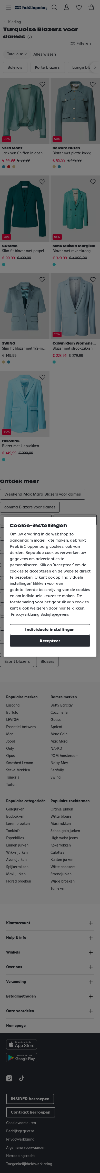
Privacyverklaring (25, 614)
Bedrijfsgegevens (55, 614)
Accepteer (50, 641)
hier (62, 608)
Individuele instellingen (50, 630)
